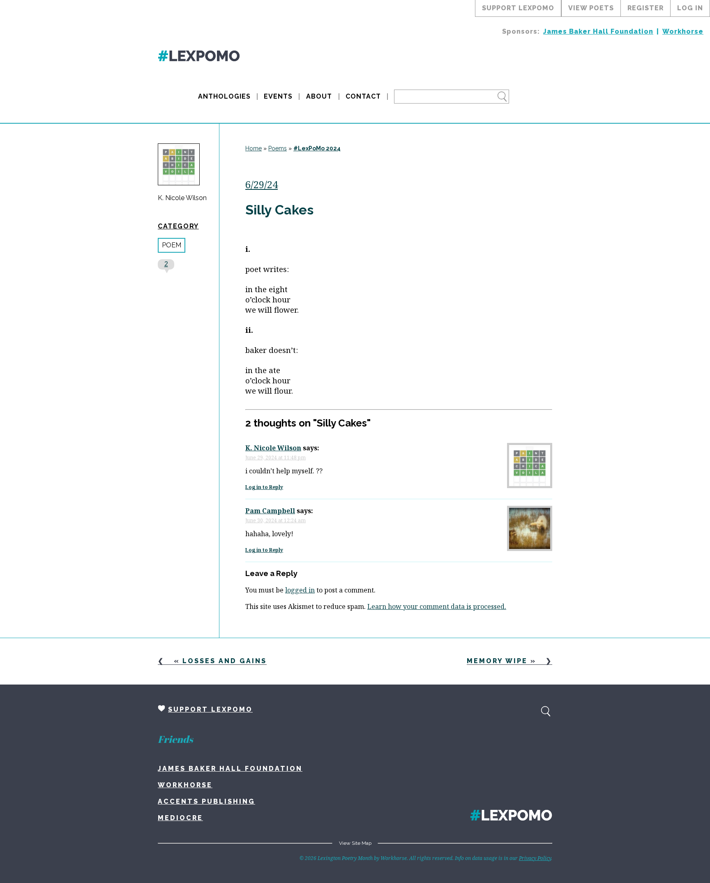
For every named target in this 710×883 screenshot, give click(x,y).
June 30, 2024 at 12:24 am (275, 520)
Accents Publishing (206, 801)
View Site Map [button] (355, 843)
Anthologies (224, 96)
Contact (363, 96)
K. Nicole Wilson (182, 198)
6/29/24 (261, 184)
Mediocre (180, 818)
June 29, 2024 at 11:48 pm (275, 457)
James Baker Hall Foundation (598, 31)
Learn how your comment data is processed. (436, 606)
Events (278, 96)
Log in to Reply (264, 487)
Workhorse (682, 31)
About (319, 96)
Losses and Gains (224, 661)
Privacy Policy (535, 858)
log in (690, 8)
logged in (300, 590)
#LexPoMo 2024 (317, 148)
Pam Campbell (270, 510)
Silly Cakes (279, 209)
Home (253, 148)
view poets (591, 8)
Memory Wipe (497, 661)
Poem (171, 245)
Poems (277, 148)
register (645, 8)
